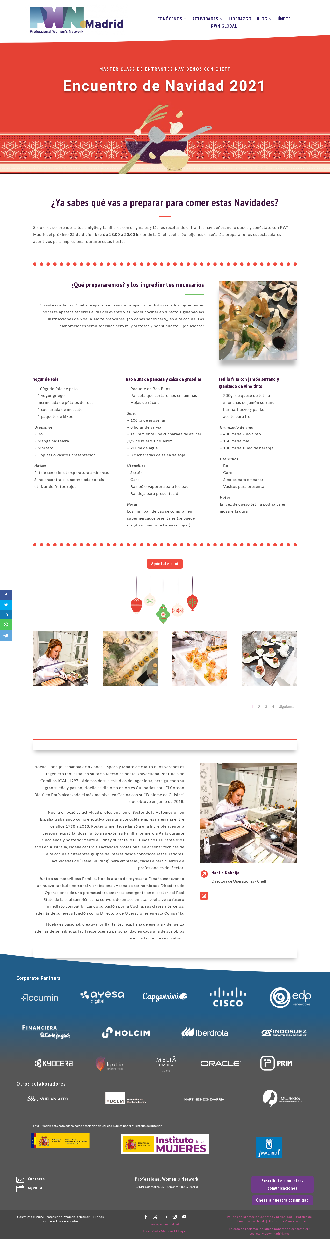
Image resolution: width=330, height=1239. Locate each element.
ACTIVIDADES (205, 19)
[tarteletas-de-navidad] (199, 684)
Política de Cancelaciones (288, 1221)
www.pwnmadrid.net (165, 1224)
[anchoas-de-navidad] (130, 684)
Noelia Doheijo (225, 872)
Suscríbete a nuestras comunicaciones (282, 1184)
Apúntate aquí (165, 563)
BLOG (262, 19)
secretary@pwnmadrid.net (269, 1233)
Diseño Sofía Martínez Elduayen (165, 1231)
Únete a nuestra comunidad (282, 1200)
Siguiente (286, 706)
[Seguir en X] (155, 1216)
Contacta (36, 1178)
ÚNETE (284, 19)
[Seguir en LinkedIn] (165, 1216)
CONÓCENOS (170, 19)
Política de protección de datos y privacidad (259, 1217)
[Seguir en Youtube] (184, 1216)
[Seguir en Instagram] (204, 896)
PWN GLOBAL (224, 26)
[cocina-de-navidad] (60, 684)
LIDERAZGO (240, 19)
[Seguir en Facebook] (146, 1216)
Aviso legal (256, 1221)
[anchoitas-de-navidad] (269, 684)
